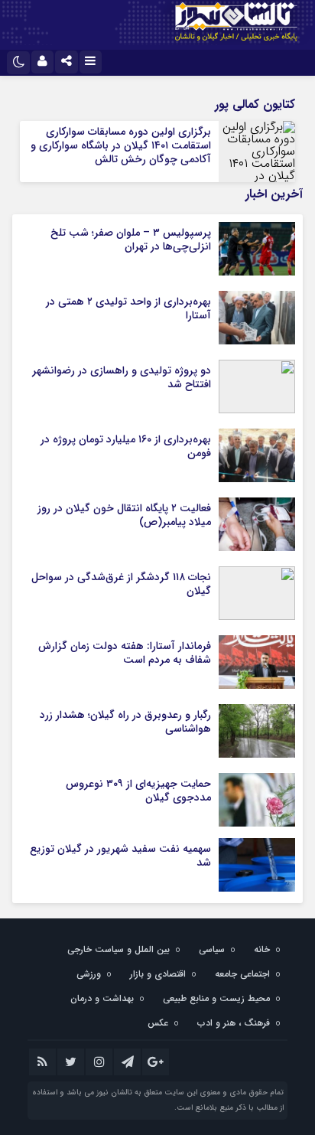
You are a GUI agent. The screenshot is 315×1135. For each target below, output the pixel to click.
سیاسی (212, 949)
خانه (262, 949)
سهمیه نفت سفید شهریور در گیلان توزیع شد (120, 855)
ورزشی (88, 974)
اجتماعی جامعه (242, 974)
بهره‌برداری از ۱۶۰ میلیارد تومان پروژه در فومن (126, 446)
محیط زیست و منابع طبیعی (216, 998)
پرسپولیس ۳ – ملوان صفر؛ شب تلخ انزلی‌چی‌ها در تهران (130, 239)
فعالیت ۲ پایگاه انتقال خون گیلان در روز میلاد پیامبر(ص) (124, 515)
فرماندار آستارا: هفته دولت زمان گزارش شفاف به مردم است (124, 653)
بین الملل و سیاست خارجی (118, 949)
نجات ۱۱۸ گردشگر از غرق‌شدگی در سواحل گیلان (121, 584)
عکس (158, 1023)
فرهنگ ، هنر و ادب (233, 1023)
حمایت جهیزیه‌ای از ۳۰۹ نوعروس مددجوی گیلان (138, 790)
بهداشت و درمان (102, 998)
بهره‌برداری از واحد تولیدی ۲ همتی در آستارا (128, 308)
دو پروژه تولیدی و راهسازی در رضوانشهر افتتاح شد (121, 377)
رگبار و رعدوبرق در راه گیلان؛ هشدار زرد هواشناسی (125, 721)
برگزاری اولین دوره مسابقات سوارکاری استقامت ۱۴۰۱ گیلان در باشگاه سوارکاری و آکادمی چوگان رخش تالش (121, 145)
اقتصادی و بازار (158, 974)
